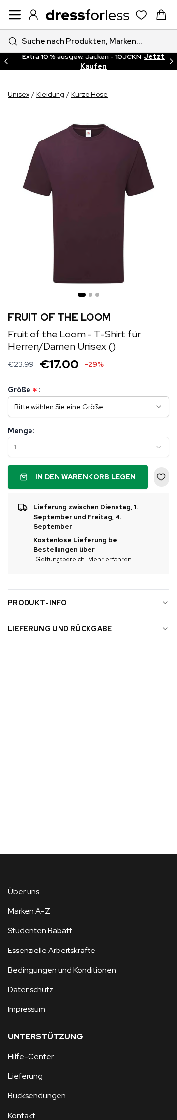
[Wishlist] (141, 15)
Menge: (21, 430)
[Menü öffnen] (15, 15)
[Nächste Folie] (171, 61)
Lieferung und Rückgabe (60, 628)
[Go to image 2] (90, 295)
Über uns (23, 891)
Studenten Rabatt (40, 930)
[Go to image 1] (82, 295)
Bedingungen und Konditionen (62, 970)
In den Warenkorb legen (85, 477)
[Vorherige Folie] (6, 61)
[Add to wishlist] (161, 477)
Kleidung (50, 94)
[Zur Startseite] (87, 14)
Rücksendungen (37, 1096)
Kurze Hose (89, 94)
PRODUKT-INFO (37, 602)
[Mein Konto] (33, 15)
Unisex (19, 94)
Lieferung (25, 1076)
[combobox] (88, 41)
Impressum (26, 1009)
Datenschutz (30, 989)
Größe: (24, 389)
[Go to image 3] (97, 295)
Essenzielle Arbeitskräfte (51, 950)
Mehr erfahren (110, 559)
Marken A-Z (29, 911)
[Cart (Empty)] (161, 15)
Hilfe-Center (31, 1056)
